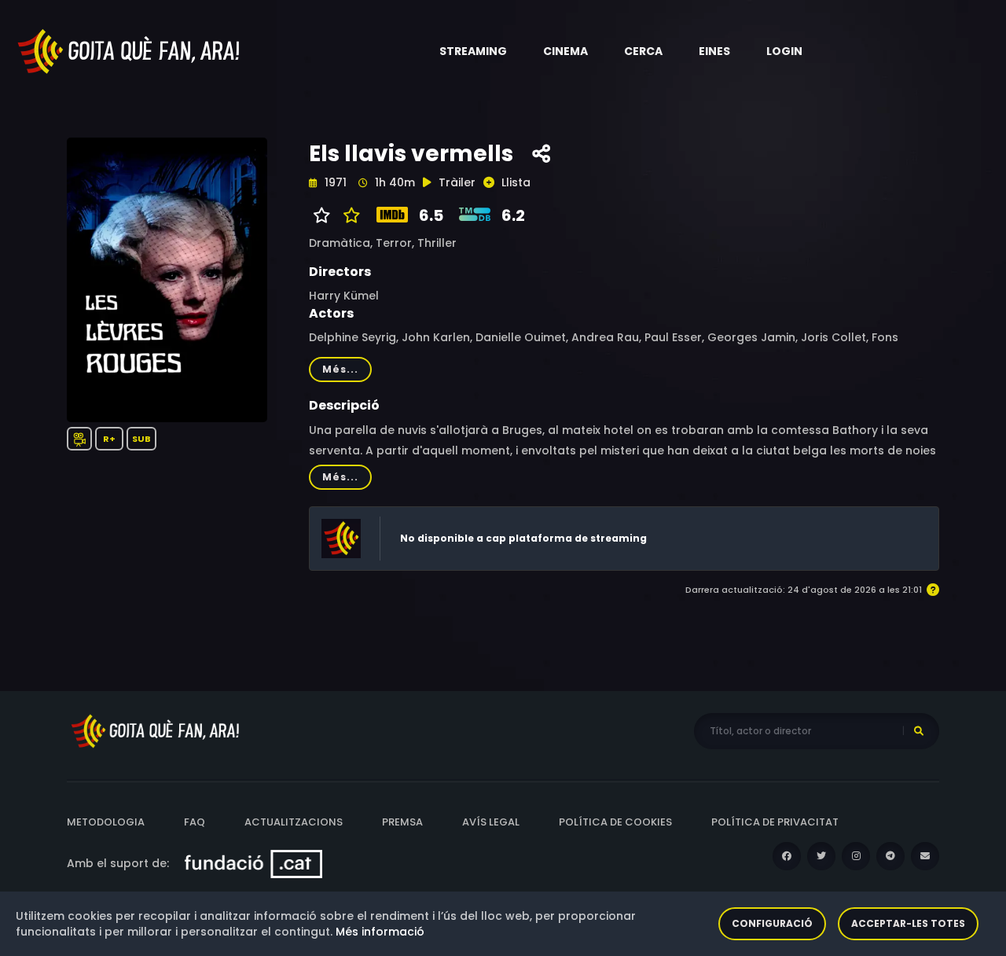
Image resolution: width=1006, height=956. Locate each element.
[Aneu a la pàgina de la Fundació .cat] (253, 863)
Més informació (380, 931)
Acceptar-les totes (908, 923)
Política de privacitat (775, 821)
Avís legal (491, 821)
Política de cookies (615, 821)
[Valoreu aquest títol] (348, 215)
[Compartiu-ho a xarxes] (541, 154)
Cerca (643, 51)
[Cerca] (918, 731)
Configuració (772, 923)
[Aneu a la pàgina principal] (130, 50)
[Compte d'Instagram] (856, 856)
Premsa (402, 821)
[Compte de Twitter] (821, 856)
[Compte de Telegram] (890, 856)
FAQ (194, 821)
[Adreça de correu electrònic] (925, 856)
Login (784, 51)
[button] (473, 51)
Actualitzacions (293, 821)
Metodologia (106, 821)
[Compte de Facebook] (787, 856)
